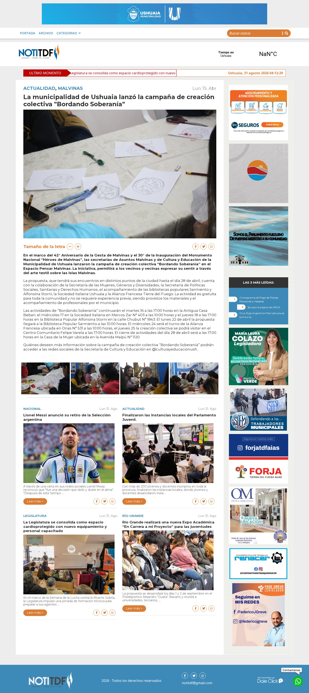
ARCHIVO (46, 33)
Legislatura (34, 516)
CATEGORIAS (67, 33)
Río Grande (133, 516)
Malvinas (70, 88)
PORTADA (27, 33)
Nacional (32, 409)
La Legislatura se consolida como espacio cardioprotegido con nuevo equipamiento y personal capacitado (104, 73)
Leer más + (35, 501)
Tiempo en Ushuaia (247, 54)
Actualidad (39, 88)
